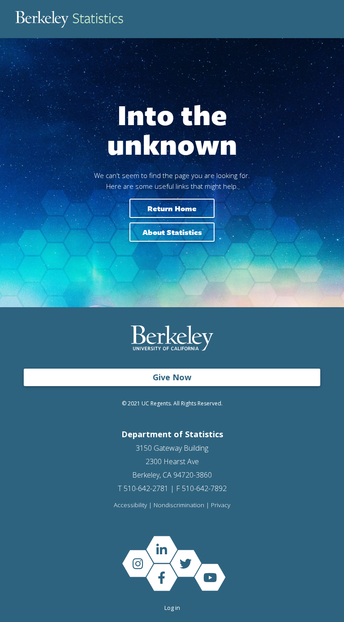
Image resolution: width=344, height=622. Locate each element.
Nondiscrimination (179, 505)
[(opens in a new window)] (161, 549)
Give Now (172, 377)
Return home (172, 208)
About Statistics (172, 232)
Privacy (220, 505)
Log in (172, 608)
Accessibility (130, 505)
